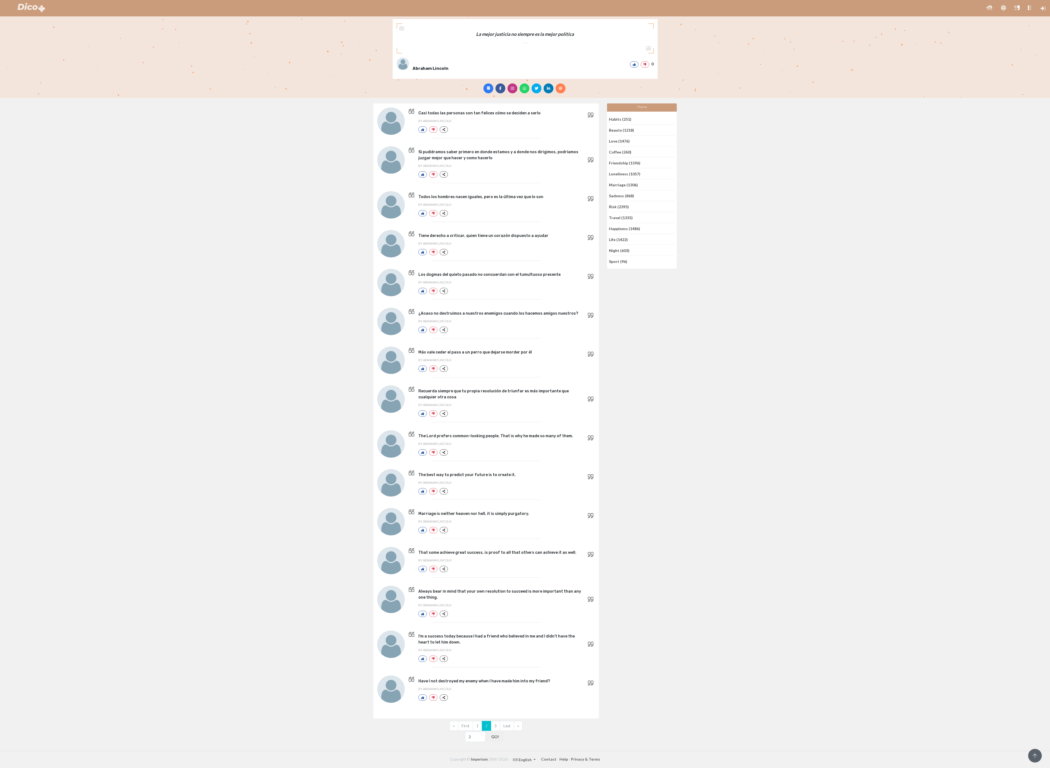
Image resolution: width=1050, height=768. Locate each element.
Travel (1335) (621, 217)
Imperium (479, 759)
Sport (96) (618, 261)
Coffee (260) (620, 151)
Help (563, 759)
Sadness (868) (621, 195)
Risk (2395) (619, 206)
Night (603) (619, 250)
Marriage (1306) (623, 184)
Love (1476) (619, 140)
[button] (989, 8)
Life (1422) (618, 239)
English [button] (525, 759)
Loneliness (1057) (624, 173)
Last (507, 725)
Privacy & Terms (585, 759)
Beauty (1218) (621, 129)
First (465, 725)
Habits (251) (620, 119)
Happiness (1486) (624, 228)
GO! (495, 736)
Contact (548, 759)
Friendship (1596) (624, 162)
